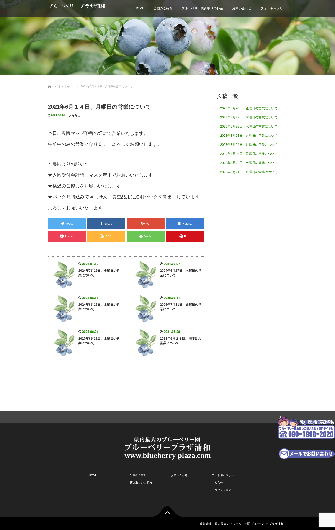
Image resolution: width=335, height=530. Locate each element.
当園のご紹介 (163, 8)
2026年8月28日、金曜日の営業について (249, 108)
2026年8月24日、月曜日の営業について (249, 144)
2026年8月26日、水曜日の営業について (249, 126)
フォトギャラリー (273, 8)
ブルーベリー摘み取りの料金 (202, 8)
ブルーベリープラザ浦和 (77, 6)
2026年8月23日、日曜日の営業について (249, 154)
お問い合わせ (241, 8)
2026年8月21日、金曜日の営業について (249, 172)
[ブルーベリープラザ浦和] (167, 448)
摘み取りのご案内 (141, 482)
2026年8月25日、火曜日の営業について (249, 135)
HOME (139, 8)
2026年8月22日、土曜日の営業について (249, 163)
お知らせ (74, 115)
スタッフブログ (221, 490)
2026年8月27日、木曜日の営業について (249, 117)
